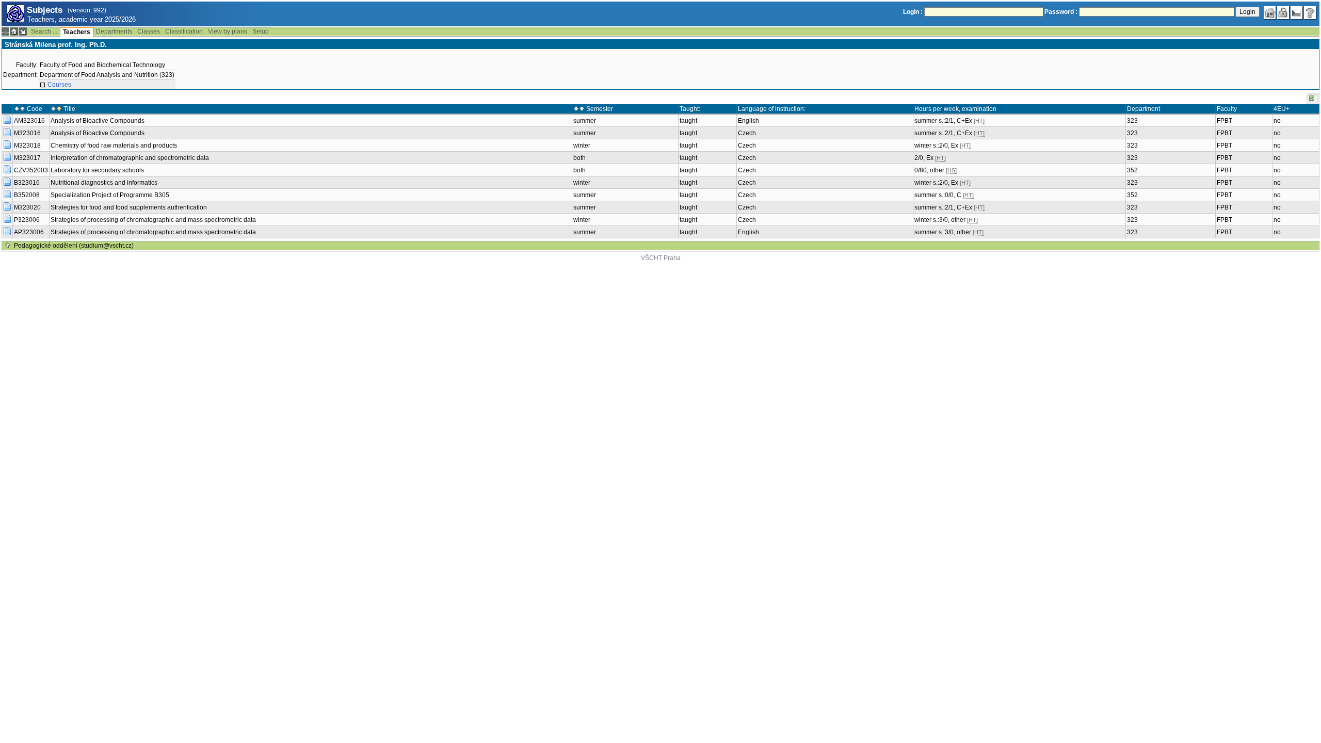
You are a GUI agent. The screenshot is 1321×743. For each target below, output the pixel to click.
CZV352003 (31, 170)
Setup (260, 31)
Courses (59, 84)
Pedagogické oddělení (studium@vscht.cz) (74, 245)
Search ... (44, 31)
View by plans (227, 31)
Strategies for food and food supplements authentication (129, 207)
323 (1132, 120)
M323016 (27, 133)
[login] (1283, 13)
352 (1132, 170)
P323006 (27, 219)
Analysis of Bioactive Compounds (97, 120)
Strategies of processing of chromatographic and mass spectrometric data (153, 219)
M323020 (27, 207)
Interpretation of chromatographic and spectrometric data (130, 157)
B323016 (27, 182)
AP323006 (29, 232)
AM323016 (29, 120)
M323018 (27, 145)
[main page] (1270, 13)
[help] (1310, 13)
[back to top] (8, 245)
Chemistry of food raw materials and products (114, 145)
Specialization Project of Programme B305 (110, 195)
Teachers (76, 32)
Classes (148, 31)
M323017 (27, 157)
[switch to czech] (1296, 13)
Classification (184, 31)
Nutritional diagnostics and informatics (104, 182)
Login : (913, 11)
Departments (114, 31)
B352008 (27, 195)
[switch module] (23, 31)
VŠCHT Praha (661, 258)
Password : (1060, 11)
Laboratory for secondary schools (97, 170)
